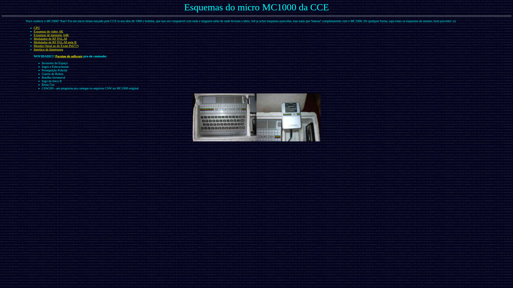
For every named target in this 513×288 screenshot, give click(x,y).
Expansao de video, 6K (48, 31)
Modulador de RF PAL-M (50, 38)
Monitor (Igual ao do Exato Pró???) (56, 46)
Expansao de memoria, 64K (51, 35)
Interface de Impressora (48, 49)
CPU (37, 28)
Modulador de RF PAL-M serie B (55, 42)
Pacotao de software (69, 56)
